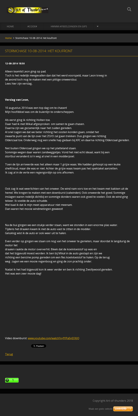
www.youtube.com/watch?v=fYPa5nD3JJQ (53, 338)
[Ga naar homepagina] (27, 8)
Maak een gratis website (100, 409)
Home (10, 26)
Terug (9, 354)
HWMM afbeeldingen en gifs (69, 26)
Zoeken (129, 10)
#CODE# (32, 26)
